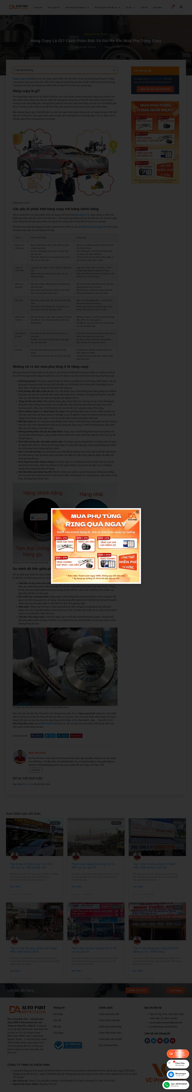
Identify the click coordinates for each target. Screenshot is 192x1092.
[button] (137, 512)
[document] (96, 546)
